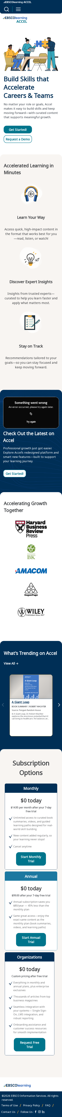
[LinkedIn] (43, 1112)
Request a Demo (18, 139)
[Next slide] (59, 705)
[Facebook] (36, 1112)
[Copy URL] (31, 413)
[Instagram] (39, 1112)
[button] (6, 9)
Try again (31, 421)
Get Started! (18, 129)
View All (9, 663)
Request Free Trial (29, 1044)
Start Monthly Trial (31, 859)
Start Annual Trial (31, 939)
